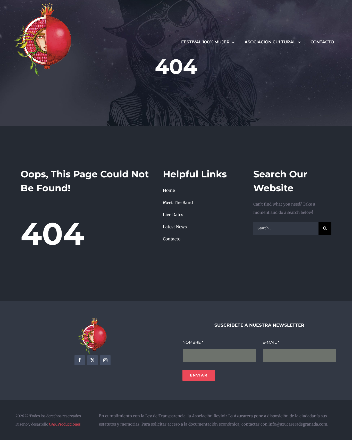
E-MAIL (271, 342)
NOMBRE (192, 342)
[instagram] (105, 360)
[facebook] (79, 360)
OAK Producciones (65, 424)
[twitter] (92, 360)
